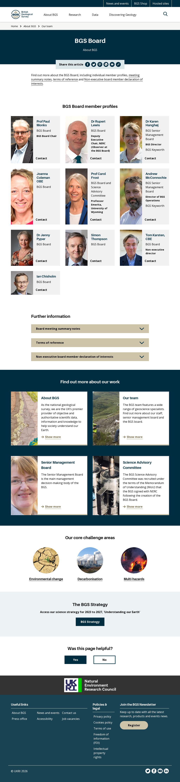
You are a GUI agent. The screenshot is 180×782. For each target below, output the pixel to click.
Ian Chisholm (46, 276)
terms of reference (65, 79)
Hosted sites (161, 3)
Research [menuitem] (75, 15)
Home (14, 26)
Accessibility (45, 719)
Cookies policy (103, 722)
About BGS (30, 26)
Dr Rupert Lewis (98, 123)
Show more (53, 437)
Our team (47, 26)
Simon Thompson (99, 237)
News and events (117, 3)
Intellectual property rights (101, 753)
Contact (41, 158)
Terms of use (102, 728)
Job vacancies (71, 719)
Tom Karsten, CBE (155, 237)
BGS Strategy (90, 622)
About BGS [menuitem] (51, 15)
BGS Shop (140, 3)
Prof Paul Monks (43, 123)
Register (134, 725)
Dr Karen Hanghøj (152, 123)
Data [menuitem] (95, 15)
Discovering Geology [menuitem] (122, 15)
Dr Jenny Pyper (43, 237)
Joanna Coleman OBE (43, 177)
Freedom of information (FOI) (101, 738)
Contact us (69, 713)
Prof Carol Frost (98, 175)
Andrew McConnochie (156, 175)
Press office (19, 719)
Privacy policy (102, 716)
